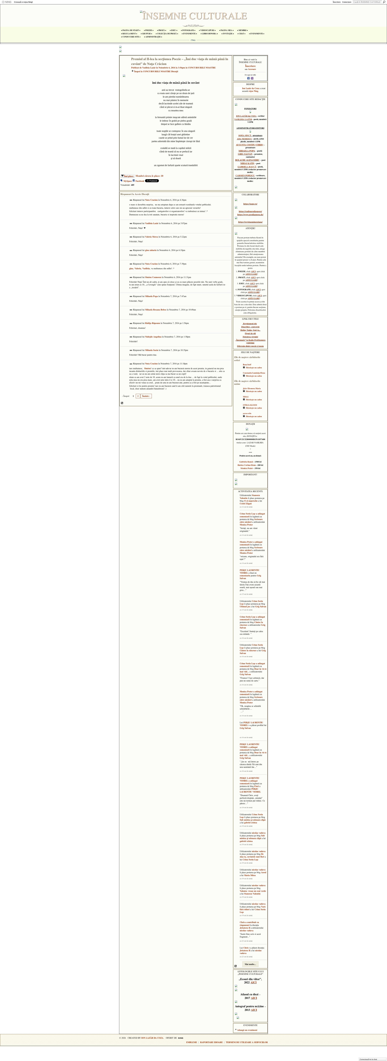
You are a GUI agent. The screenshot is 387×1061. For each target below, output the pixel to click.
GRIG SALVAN (245, 154)
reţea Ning (253, 91)
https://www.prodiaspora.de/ (250, 214)
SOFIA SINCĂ (244, 135)
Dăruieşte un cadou (254, 367)
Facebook (140, 181)
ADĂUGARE (251, 274)
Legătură (131, 200)
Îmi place (128, 176)
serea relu (247, 413)
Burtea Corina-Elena (247, 465)
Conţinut (122, 403)
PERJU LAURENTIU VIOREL (249, 571)
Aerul (263, 872)
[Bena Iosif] (237, 369)
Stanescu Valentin (252, 893)
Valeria (138, 268)
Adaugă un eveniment (247, 1030)
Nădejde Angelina (153, 336)
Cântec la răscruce (248, 650)
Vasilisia (146, 268)
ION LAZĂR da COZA (246, 115)
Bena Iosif (247, 364)
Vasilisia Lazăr (149, 67)
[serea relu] (237, 417)
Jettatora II (245, 927)
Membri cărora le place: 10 (149, 175)
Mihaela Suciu (151, 350)
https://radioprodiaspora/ (250, 211)
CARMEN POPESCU (245, 175)
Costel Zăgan (246, 503)
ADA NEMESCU (244, 138)
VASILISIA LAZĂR (243, 119)
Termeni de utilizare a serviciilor (247, 1042)
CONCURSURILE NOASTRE (202, 67)
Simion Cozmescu (153, 277)
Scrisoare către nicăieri (251, 520)
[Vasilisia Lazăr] (124, 65)
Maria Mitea (250, 875)
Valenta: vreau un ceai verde (253, 890)
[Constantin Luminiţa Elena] (237, 377)
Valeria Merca (151, 236)
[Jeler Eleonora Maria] (237, 392)
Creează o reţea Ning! (23, 2)
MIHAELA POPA (247, 150)
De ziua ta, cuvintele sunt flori (252, 855)
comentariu (245, 575)
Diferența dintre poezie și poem (250, 346)
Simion (147, 368)
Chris (242, 922)
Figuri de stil (250, 333)
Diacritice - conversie (250, 326)
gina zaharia (150, 250)
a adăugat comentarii (249, 748)
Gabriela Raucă (246, 461)
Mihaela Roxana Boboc (155, 309)
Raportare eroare (211, 1042)
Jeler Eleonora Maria (252, 388)
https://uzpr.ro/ (250, 203)
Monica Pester (247, 468)
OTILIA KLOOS (250, 405)
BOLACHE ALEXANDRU (247, 160)
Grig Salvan (260, 606)
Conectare (346, 2)
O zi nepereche (251, 500)
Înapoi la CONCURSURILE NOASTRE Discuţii (156, 71)
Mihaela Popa (151, 296)
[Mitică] (237, 401)
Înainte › (146, 396)
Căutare (384, 2)
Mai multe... (250, 964)
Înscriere (337, 2)
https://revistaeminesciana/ (250, 221)
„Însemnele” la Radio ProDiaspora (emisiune (250, 341)
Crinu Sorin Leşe (247, 513)
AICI (253, 271)
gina (131, 268)
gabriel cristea (250, 822)
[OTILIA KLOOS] (237, 409)
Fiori (256, 786)
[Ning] (6, 2)
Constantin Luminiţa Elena (254, 372)
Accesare (252, 69)
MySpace (128, 181)
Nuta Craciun (151, 199)
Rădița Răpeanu (152, 323)
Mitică (245, 396)
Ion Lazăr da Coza (250, 88)
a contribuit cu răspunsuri (249, 923)
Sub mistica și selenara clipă (252, 819)
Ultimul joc (245, 606)
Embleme (191, 1042)
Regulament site (250, 323)
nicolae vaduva (258, 832)
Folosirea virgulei (250, 336)
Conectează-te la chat (368, 1059)
